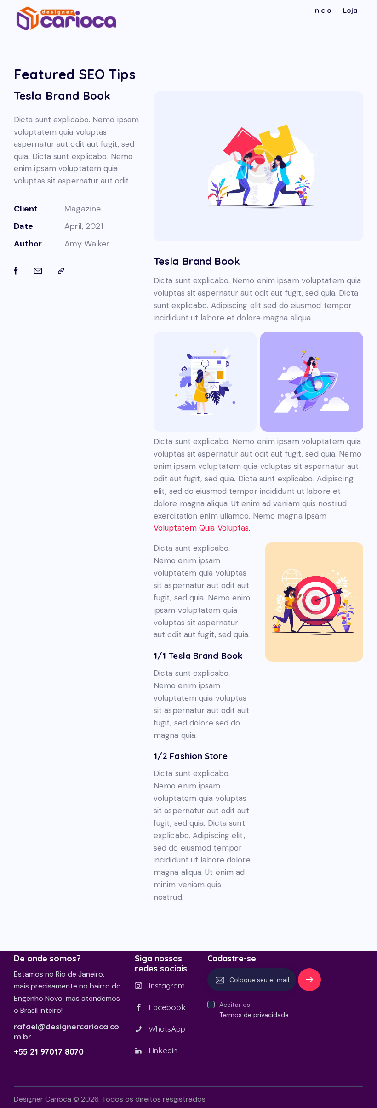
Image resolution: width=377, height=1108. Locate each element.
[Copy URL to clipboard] (61, 271)
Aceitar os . (254, 1009)
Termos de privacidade (254, 1014)
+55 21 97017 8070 (49, 1051)
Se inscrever (309, 984)
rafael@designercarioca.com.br (66, 1031)
